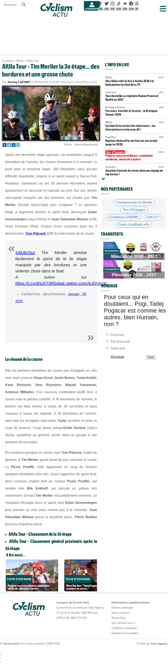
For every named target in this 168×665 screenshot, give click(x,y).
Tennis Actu (118, 617)
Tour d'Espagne (134, 210)
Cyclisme (7, 60)
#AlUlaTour (25, 252)
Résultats (117, 357)
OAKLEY (152, 217)
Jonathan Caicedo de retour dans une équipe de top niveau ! (134, 170)
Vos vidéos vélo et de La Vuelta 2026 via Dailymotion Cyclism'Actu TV (134, 81)
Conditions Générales (124, 628)
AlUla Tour (32, 60)
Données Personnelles (125, 633)
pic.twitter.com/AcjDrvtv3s (83, 283)
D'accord (117, 334)
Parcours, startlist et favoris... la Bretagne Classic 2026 (134, 111)
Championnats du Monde (134, 202)
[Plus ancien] (103, 179)
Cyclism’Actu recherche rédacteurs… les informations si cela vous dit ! (134, 125)
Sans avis (118, 348)
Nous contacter (121, 612)
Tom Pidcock (35, 233)
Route (19, 60)
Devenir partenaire (122, 607)
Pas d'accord (120, 341)
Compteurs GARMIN (123, 217)
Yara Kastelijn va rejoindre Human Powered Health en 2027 (134, 96)
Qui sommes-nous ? (123, 622)
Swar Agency (159, 643)
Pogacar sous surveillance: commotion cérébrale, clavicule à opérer (134, 155)
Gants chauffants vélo (134, 224)
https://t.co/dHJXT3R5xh (37, 283)
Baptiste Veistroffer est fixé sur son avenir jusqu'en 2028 (134, 140)
